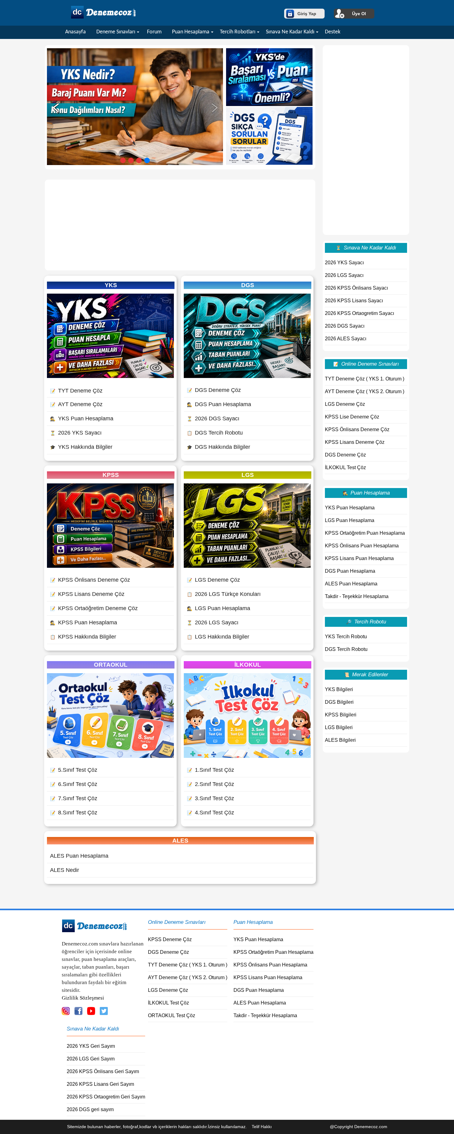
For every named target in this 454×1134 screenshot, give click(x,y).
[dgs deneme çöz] (247, 376)
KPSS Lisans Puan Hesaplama (359, 558)
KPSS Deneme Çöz (170, 939)
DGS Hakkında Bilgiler (218, 447)
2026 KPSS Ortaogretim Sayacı (359, 313)
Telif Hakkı (262, 1126)
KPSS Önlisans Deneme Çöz (90, 580)
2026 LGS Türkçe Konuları (224, 594)
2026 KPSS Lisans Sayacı (354, 300)
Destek (332, 32)
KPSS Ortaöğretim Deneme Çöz (94, 608)
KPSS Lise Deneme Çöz (352, 416)
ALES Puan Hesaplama (79, 856)
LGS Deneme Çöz (213, 580)
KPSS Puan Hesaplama (83, 622)
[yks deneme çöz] (110, 376)
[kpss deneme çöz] (110, 566)
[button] (123, 160)
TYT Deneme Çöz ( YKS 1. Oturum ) (364, 378)
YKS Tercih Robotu (346, 636)
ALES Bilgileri (340, 740)
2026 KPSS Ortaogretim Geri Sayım (106, 1096)
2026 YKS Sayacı (76, 433)
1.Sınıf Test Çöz (210, 770)
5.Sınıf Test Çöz (73, 770)
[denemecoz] (94, 931)
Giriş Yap (306, 13)
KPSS (111, 475)
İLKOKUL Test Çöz (345, 467)
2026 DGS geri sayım (90, 1109)
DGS (247, 285)
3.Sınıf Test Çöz (210, 798)
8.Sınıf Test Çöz (73, 812)
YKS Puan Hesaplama (81, 418)
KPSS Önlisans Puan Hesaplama (362, 545)
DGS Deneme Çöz (214, 390)
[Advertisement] (180, 225)
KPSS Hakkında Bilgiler (83, 637)
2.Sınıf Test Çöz (210, 784)
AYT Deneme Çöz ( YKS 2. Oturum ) (364, 391)
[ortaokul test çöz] (110, 756)
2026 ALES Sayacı (345, 338)
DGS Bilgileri (339, 702)
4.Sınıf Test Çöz (210, 812)
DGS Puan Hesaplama (219, 404)
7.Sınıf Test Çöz (73, 798)
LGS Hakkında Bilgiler (218, 637)
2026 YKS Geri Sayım (91, 1046)
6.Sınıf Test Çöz (73, 784)
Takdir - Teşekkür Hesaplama (357, 596)
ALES (180, 840)
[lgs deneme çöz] (247, 566)
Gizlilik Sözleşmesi (83, 998)
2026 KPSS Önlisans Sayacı (356, 288)
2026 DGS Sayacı (213, 418)
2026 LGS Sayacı (212, 622)
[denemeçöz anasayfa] (103, 17)
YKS (111, 285)
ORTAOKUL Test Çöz (171, 1015)
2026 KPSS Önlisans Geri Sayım (103, 1071)
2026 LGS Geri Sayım (91, 1058)
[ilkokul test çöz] (247, 756)
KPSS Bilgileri (340, 714)
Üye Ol (359, 13)
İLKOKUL (247, 664)
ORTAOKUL (111, 664)
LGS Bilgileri (339, 727)
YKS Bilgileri (339, 689)
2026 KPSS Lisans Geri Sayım (100, 1084)
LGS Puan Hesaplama (218, 608)
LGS (248, 475)
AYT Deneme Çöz (76, 404)
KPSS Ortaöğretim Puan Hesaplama (365, 533)
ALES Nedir (64, 870)
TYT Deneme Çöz (76, 391)
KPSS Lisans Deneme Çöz (87, 594)
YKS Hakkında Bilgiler (81, 447)
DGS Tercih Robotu (215, 433)
